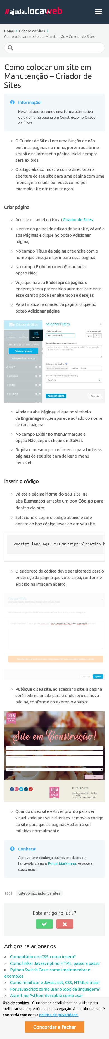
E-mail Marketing (62, 863)
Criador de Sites (78, 219)
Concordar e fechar (54, 1027)
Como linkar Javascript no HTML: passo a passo (55, 963)
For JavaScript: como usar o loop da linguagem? (55, 989)
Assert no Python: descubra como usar (46, 995)
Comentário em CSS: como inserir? (43, 956)
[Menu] (100, 12)
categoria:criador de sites (39, 893)
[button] (44, 924)
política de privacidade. (59, 1015)
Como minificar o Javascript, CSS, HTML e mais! (54, 982)
